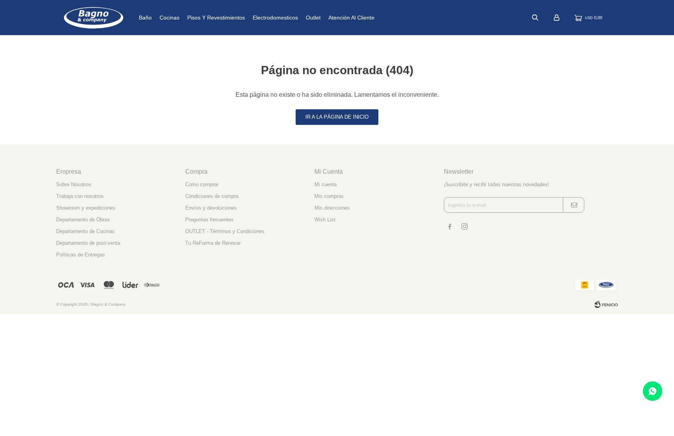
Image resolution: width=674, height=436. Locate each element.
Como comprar (201, 184)
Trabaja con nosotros (80, 196)
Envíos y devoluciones (211, 208)
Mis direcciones (332, 208)
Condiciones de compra (211, 196)
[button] (535, 17)
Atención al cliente (351, 17)
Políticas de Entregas (80, 255)
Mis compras (329, 196)
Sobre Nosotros (73, 184)
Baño (145, 17)
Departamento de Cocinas (85, 231)
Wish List (324, 219)
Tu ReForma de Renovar (213, 243)
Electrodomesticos (275, 17)
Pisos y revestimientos (216, 17)
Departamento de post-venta (88, 243)
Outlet (313, 17)
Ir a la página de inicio (337, 117)
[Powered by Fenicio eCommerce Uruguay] (606, 304)
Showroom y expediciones (85, 208)
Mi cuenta (325, 184)
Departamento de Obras (83, 219)
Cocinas (169, 17)
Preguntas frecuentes (209, 219)
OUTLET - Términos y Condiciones (224, 231)
